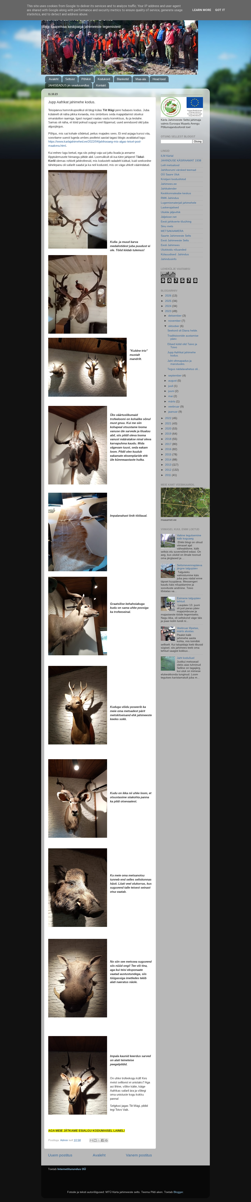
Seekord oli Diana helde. (182, 330)
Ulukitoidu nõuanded (173, 249)
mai (171, 396)
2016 (168, 449)
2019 (168, 433)
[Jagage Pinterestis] (106, 1140)
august (172, 380)
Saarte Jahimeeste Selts (176, 235)
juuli (171, 385)
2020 (168, 428)
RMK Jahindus (170, 198)
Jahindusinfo (168, 259)
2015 (168, 454)
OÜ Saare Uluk (170, 174)
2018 (168, 439)
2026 (168, 295)
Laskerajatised (170, 207)
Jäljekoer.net (168, 216)
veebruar (174, 406)
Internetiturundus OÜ (71, 1169)
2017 (168, 444)
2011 (168, 475)
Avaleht (53, 79)
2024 (168, 306)
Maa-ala (141, 79)
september (175, 375)
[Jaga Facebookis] (103, 1140)
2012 (168, 469)
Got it (220, 10)
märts (172, 401)
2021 (168, 423)
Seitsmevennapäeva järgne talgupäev (189, 567)
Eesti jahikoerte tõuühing (176, 221)
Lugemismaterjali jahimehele (178, 202)
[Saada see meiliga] (91, 1140)
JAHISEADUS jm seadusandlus (68, 85)
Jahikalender (169, 188)
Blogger (178, 1192)
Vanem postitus (139, 1155)
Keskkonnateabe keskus (176, 193)
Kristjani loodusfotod (173, 179)
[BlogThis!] (95, 1140)
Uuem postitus (60, 1155)
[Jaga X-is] (99, 1140)
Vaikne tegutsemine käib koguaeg (189, 537)
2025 (168, 300)
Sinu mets (167, 226)
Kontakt (101, 85)
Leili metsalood (170, 165)
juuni (171, 391)
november (175, 320)
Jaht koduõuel (185, 657)
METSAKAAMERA (172, 231)
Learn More (201, 10)
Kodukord (104, 79)
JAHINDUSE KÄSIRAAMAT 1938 (181, 160)
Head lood (159, 79)
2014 (168, 459)
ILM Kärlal (167, 155)
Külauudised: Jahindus (175, 254)
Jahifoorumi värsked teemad (178, 169)
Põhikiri (86, 79)
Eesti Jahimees (170, 245)
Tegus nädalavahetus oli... (183, 369)
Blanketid (123, 79)
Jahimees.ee (169, 183)
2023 (168, 311)
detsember (175, 315)
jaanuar (173, 411)
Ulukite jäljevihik (170, 212)
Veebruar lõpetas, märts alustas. (188, 630)
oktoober (174, 326)
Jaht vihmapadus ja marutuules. (179, 362)
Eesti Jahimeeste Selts (175, 240)
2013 (168, 464)
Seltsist (70, 79)
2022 (168, 418)
